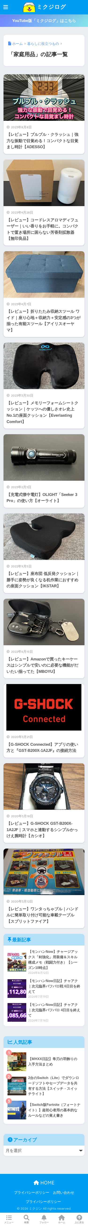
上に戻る (79, 1222)
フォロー (44, 1222)
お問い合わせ (63, 1192)
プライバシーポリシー (31, 1192)
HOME (46, 1183)
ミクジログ (50, 6)
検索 (26, 1222)
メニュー (9, 1222)
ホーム (61, 1222)
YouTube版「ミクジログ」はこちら (44, 20)
